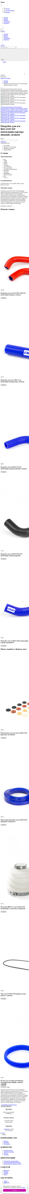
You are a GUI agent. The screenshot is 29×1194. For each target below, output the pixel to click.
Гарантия (6, 1129)
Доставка (6, 1154)
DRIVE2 (6, 1171)
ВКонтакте (6, 1170)
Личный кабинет (10, 10)
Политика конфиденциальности (12, 1162)
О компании (7, 21)
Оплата (6, 1153)
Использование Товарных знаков (12, 1164)
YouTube (6, 1173)
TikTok (5, 1174)
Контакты (6, 23)
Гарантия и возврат (9, 1152)
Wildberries (6, 1182)
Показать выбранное (6, 1106)
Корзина (7, 12)
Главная (6, 17)
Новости (6, 20)
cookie (23, 1187)
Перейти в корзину (6, 78)
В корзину (3, 141)
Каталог (7, 8)
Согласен (14, 1190)
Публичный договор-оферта (11, 1161)
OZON (5, 1181)
